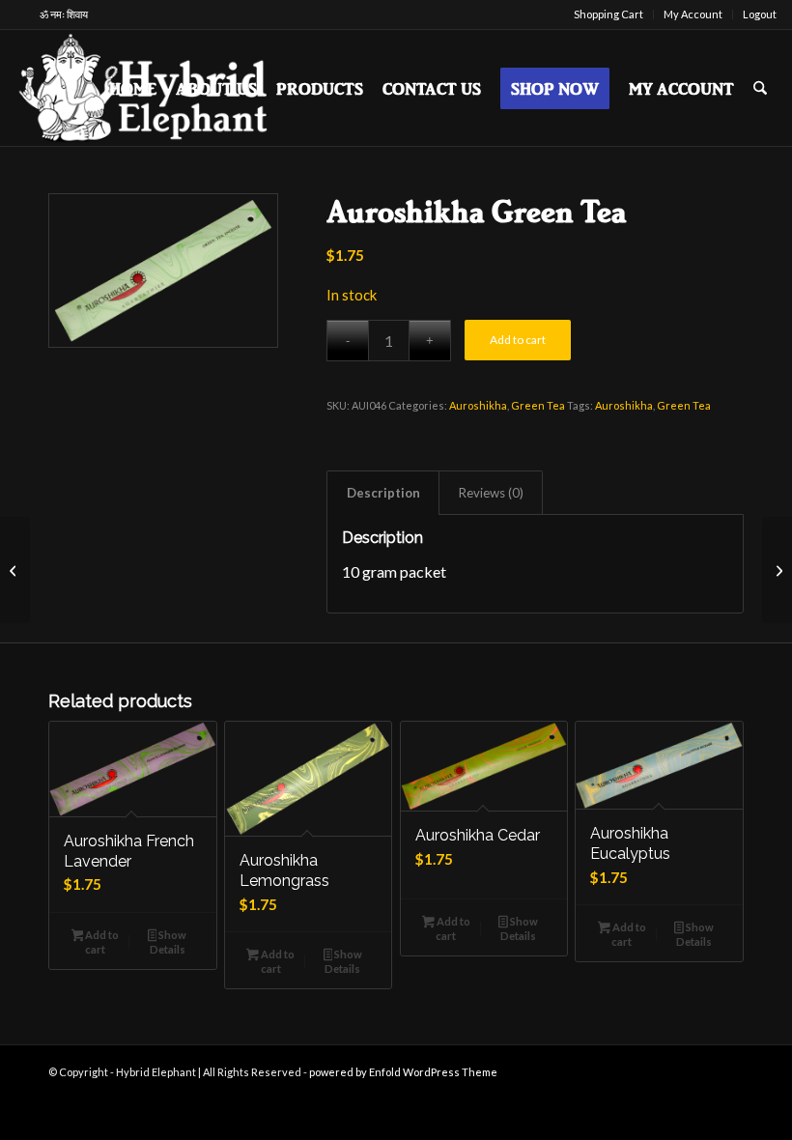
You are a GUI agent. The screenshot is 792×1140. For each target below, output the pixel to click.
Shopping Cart (608, 14)
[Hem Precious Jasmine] (777, 570)
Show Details (168, 941)
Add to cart (518, 339)
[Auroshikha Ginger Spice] (15, 570)
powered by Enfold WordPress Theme (403, 1072)
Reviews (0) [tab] (491, 492)
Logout (760, 14)
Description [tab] (383, 492)
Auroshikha (478, 405)
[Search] (760, 88)
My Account (693, 14)
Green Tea (538, 405)
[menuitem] (609, 14)
